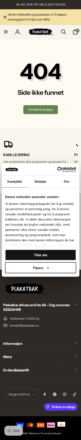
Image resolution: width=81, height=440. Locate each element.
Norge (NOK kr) (19, 394)
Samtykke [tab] (14, 181)
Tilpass (38, 267)
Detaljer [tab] (40, 181)
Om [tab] (66, 181)
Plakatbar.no (34, 433)
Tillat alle (40, 255)
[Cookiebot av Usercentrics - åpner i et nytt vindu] (57, 169)
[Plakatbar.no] (24, 293)
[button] (6, 32)
